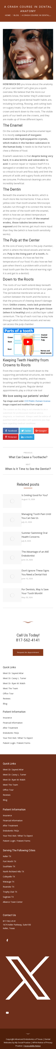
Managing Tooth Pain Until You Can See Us (36, 516)
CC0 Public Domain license (37, 401)
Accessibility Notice (32, 1046)
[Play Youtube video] (28, 342)
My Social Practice (22, 1042)
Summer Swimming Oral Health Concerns (34, 534)
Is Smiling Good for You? (35, 495)
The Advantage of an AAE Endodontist (35, 553)
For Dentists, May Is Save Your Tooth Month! (35, 591)
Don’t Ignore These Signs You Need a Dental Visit (35, 572)
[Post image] (12, 501)
